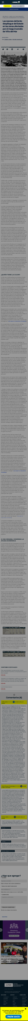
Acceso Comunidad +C (18, 6)
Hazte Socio (7, 6)
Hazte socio (13, 1016)
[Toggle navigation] (3, 2)
